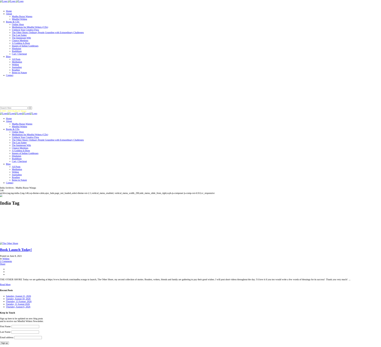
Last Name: (5, 332)
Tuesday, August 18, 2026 (18, 299)
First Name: (5, 326)
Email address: (7, 337)
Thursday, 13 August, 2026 (19, 301)
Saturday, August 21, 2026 (18, 296)
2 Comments (6, 261)
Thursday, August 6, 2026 (18, 307)
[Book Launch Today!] (9, 243)
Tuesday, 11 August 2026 (18, 304)
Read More (5, 284)
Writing (5, 258)
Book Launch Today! (16, 250)
